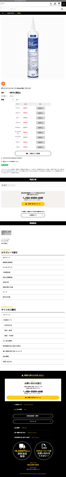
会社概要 (6, 357)
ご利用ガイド (33, 215)
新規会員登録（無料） (33, 416)
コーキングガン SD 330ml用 (5, 240)
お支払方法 (8, 325)
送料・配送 (8, 331)
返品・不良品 (8, 336)
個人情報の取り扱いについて (12, 351)
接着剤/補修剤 (10, 13)
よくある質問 (7, 341)
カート (59, 5)
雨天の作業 (6, 297)
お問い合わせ (7, 362)
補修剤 (19, 13)
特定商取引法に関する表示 (12, 346)
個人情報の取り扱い (25, 433)
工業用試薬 (6, 272)
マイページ (55, 5)
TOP (3, 13)
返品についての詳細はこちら (11, 161)
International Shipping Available (12, 158)
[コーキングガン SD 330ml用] (6, 233)
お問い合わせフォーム (34, 204)
